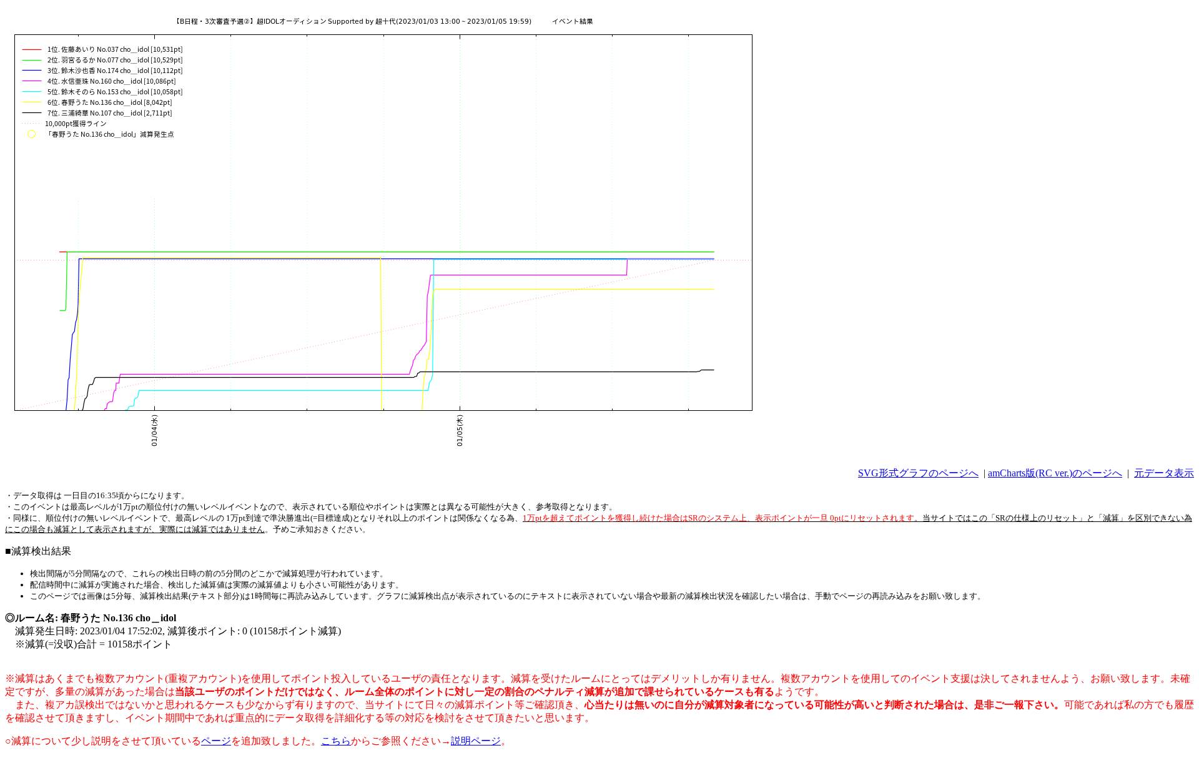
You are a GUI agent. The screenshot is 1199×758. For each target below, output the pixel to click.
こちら (336, 741)
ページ (216, 741)
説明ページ (476, 741)
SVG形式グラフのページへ (918, 473)
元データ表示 (1164, 473)
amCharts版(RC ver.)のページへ (1055, 473)
